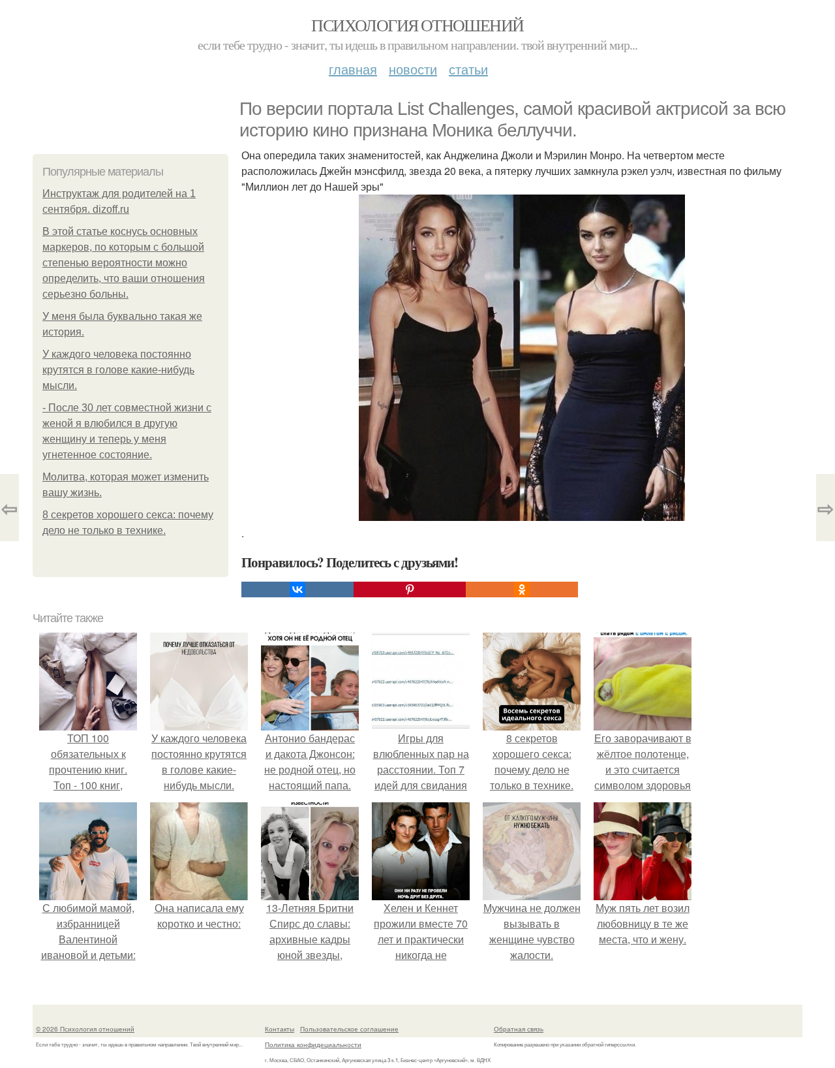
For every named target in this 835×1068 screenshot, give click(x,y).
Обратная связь (518, 1028)
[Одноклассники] (522, 589)
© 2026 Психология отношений (85, 1028)
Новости (413, 68)
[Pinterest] (410, 589)
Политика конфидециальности (313, 1044)
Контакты (279, 1028)
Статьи (468, 68)
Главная (353, 68)
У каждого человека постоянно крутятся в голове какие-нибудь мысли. (118, 370)
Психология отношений (417, 25)
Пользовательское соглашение (349, 1028)
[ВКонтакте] (297, 589)
